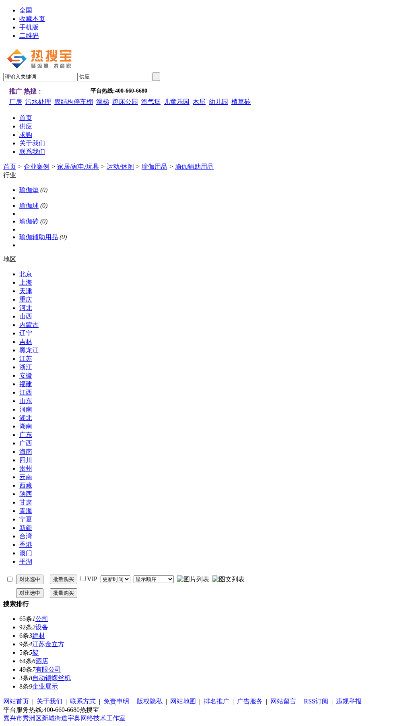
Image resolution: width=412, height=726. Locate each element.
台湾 (25, 536)
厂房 (15, 101)
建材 (38, 635)
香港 (25, 544)
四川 (25, 460)
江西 (25, 392)
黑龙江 (29, 350)
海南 (25, 451)
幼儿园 (218, 101)
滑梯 (102, 101)
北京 (25, 274)
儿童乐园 (177, 101)
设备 (41, 627)
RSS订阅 (316, 701)
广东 (25, 434)
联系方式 (83, 701)
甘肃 (25, 502)
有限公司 (48, 669)
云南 (25, 477)
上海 (25, 282)
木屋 (199, 101)
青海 (25, 510)
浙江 (25, 367)
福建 (25, 384)
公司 (41, 618)
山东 (25, 400)
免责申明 (116, 701)
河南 (25, 409)
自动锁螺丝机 (51, 677)
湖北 (25, 417)
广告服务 (250, 701)
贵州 (25, 468)
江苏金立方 (48, 644)
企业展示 (45, 686)
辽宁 (25, 333)
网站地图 (183, 701)
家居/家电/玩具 (78, 166)
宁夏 (25, 519)
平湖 (25, 561)
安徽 (25, 375)
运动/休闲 (120, 166)
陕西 (25, 493)
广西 (25, 443)
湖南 (25, 426)
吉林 (25, 341)
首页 (9, 166)
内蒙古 (29, 324)
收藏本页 (32, 18)
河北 (25, 307)
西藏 (25, 485)
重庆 (25, 299)
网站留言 (283, 701)
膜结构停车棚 (73, 101)
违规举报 (349, 701)
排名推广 (216, 701)
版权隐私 (150, 701)
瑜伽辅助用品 (194, 166)
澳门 (25, 553)
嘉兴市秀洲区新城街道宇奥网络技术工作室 (64, 718)
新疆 (25, 527)
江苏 (25, 358)
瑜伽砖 (29, 221)
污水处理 (38, 101)
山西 (25, 316)
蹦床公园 (125, 101)
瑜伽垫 (29, 189)
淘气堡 (151, 101)
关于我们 (49, 701)
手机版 (29, 27)
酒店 (41, 661)
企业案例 (36, 166)
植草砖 (241, 101)
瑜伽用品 (154, 166)
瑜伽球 (29, 205)
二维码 (29, 35)
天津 (25, 291)
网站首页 (16, 701)
